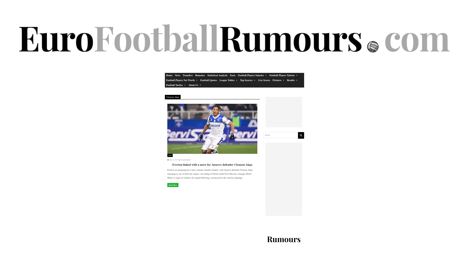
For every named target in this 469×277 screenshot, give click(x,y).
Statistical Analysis (217, 75)
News (177, 75)
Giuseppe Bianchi (185, 160)
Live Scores (264, 80)
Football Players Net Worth (180, 80)
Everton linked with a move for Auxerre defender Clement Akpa (212, 164)
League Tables (226, 80)
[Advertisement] (284, 112)
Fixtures (277, 80)
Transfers (188, 75)
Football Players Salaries (251, 75)
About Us (193, 85)
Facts (232, 75)
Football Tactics (174, 85)
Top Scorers (246, 80)
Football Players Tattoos (282, 75)
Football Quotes (208, 80)
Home (169, 75)
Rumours (200, 75)
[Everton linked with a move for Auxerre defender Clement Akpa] (212, 129)
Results (291, 80)
